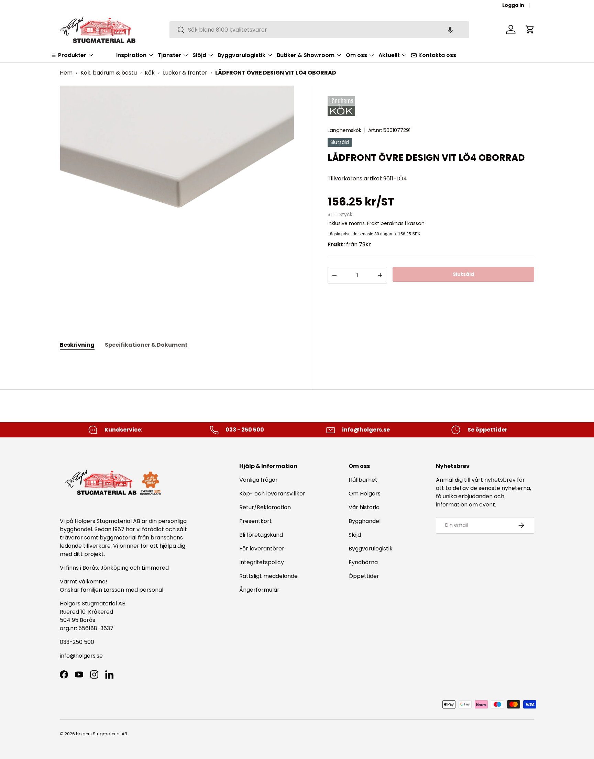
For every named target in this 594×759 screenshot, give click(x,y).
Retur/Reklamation (265, 507)
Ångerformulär (259, 590)
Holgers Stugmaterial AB (101, 734)
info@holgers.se (81, 656)
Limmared (155, 568)
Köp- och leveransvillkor (272, 494)
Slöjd (355, 535)
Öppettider (364, 576)
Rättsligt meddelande (268, 576)
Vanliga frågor (258, 480)
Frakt (373, 223)
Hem (66, 73)
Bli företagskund (261, 535)
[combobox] (319, 29)
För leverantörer (261, 548)
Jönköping (115, 568)
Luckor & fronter (185, 73)
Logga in (513, 5)
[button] (450, 29)
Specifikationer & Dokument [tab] (146, 345)
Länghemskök (344, 130)
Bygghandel (365, 521)
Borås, (90, 568)
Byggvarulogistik (371, 548)
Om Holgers (365, 494)
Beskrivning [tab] (77, 345)
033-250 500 (77, 642)
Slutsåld (463, 274)
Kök (150, 73)
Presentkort (255, 521)
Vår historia (364, 507)
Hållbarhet (363, 480)
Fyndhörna (363, 562)
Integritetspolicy (261, 562)
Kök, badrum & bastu (108, 73)
